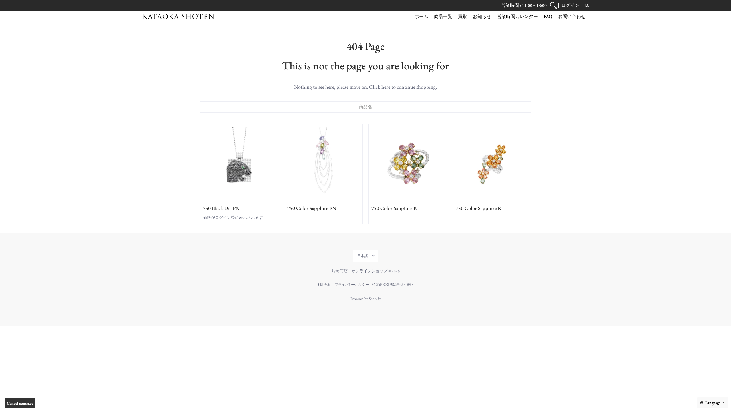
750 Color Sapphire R (394, 208)
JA (587, 5)
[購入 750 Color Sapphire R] (407, 163)
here (385, 87)
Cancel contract (20, 403)
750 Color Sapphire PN (311, 208)
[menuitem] (553, 5)
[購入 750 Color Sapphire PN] (323, 163)
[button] (570, 5)
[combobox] (365, 107)
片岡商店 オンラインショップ (359, 270)
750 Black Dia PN (221, 208)
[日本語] (712, 402)
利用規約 (324, 284)
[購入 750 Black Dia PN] (239, 163)
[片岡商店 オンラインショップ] (178, 16)
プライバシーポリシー (352, 284)
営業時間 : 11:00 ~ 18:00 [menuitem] (524, 5)
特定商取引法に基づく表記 (392, 284)
